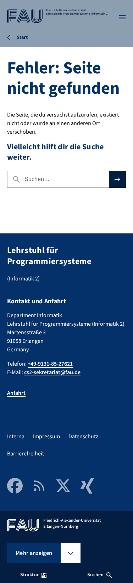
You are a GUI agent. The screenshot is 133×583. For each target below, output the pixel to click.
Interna (15, 436)
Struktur (29, 574)
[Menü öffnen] (122, 17)
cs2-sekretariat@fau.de (52, 372)
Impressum (46, 436)
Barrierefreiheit (25, 454)
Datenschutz (83, 436)
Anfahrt (16, 393)
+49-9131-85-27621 (50, 364)
